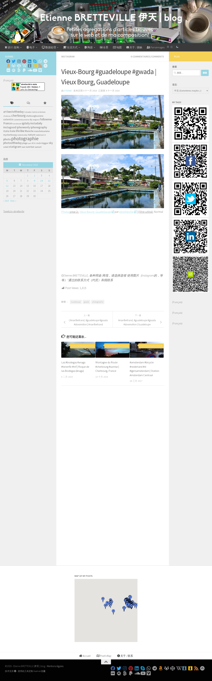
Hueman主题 (39, 671)
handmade (16, 123)
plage (25, 143)
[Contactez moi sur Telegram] (45, 61)
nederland (40, 135)
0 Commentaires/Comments (147, 56)
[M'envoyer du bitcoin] (19, 70)
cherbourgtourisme (34, 116)
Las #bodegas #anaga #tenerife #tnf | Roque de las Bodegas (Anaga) (75, 367)
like (22, 131)
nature (31, 134)
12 (7, 185)
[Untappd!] (35, 66)
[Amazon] (8, 66)
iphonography (38, 127)
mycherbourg (10, 134)
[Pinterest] (24, 61)
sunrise (30, 147)
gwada (86, 302)
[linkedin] (190, 253)
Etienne (68, 90)
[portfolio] (190, 140)
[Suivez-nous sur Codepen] (19, 66)
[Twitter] (14, 61)
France (7, 123)
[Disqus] (112, 433)
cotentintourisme (21, 119)
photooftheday (12, 143)
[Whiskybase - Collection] (29, 66)
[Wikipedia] (24, 66)
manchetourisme (42, 131)
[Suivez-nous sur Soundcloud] (29, 70)
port (29, 143)
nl (45, 135)
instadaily (36, 123)
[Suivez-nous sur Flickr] (8, 70)
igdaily (26, 123)
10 (41, 180)
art (5, 112)
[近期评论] (28, 103)
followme (46, 119)
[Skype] (35, 61)
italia (6, 131)
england (36, 120)
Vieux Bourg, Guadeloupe (95, 212)
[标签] (11, 103)
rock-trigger (42, 143)
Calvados (27, 112)
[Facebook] (8, 61)
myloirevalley (22, 135)
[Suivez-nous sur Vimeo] (40, 70)
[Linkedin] (29, 61)
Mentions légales (55, 666)
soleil (5, 146)
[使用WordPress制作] (15, 671)
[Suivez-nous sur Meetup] (14, 70)
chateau (7, 116)
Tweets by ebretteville (13, 211)
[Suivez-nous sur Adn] (45, 66)
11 (49, 180)
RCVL (34, 143)
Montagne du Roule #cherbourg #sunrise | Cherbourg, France (107, 367)
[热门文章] (44, 103)
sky (51, 143)
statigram (15, 147)
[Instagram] (19, 61)
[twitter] (190, 216)
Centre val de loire (38, 112)
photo (7, 139)
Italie (12, 131)
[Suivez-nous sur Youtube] (35, 70)
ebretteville (126, 212)
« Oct (6, 200)
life (18, 131)
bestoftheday (15, 112)
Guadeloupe (76, 302)
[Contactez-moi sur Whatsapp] (40, 61)
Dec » (13, 200)
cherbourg (18, 116)
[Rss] (40, 66)
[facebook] (190, 178)
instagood (9, 127)
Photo (65, 212)
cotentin (8, 119)
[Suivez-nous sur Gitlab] (14, 66)
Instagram (68, 56)
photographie (97, 302)
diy (31, 119)
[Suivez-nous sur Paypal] (24, 70)
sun (23, 146)
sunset (38, 146)
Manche (29, 131)
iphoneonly (23, 127)
